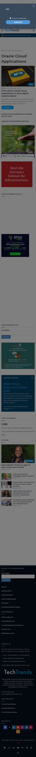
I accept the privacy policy (18, 18)
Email (7, 9)
